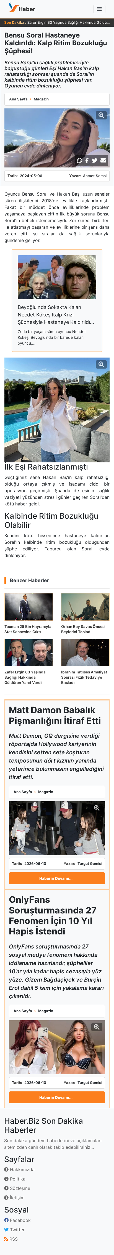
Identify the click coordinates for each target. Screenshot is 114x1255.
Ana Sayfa (18, 99)
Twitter (17, 1229)
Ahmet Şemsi (95, 176)
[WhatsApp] (79, 160)
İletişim (17, 1197)
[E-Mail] (103, 160)
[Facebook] (87, 160)
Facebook (20, 1220)
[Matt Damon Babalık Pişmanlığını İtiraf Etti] (57, 828)
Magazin (41, 99)
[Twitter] (94, 160)
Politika (17, 1179)
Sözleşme (19, 1188)
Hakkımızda (22, 1169)
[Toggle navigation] (99, 9)
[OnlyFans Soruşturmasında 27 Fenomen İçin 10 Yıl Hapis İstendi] (57, 1047)
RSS (13, 1239)
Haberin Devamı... (55, 878)
